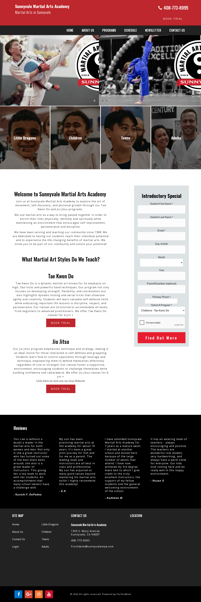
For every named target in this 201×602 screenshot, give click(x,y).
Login (15, 546)
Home (70, 30)
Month (161, 257)
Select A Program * (161, 305)
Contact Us (177, 30)
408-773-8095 (80, 540)
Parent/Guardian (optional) (161, 283)
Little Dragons (50, 524)
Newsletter (153, 30)
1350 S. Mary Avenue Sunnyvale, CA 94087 (85, 532)
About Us (17, 532)
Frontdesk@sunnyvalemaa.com (92, 546)
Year (161, 270)
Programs (109, 30)
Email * (162, 230)
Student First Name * (161, 203)
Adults (45, 546)
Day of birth (161, 244)
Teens (45, 539)
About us (88, 30)
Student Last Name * (161, 217)
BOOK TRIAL (173, 18)
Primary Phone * (161, 297)
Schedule (130, 30)
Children (47, 532)
